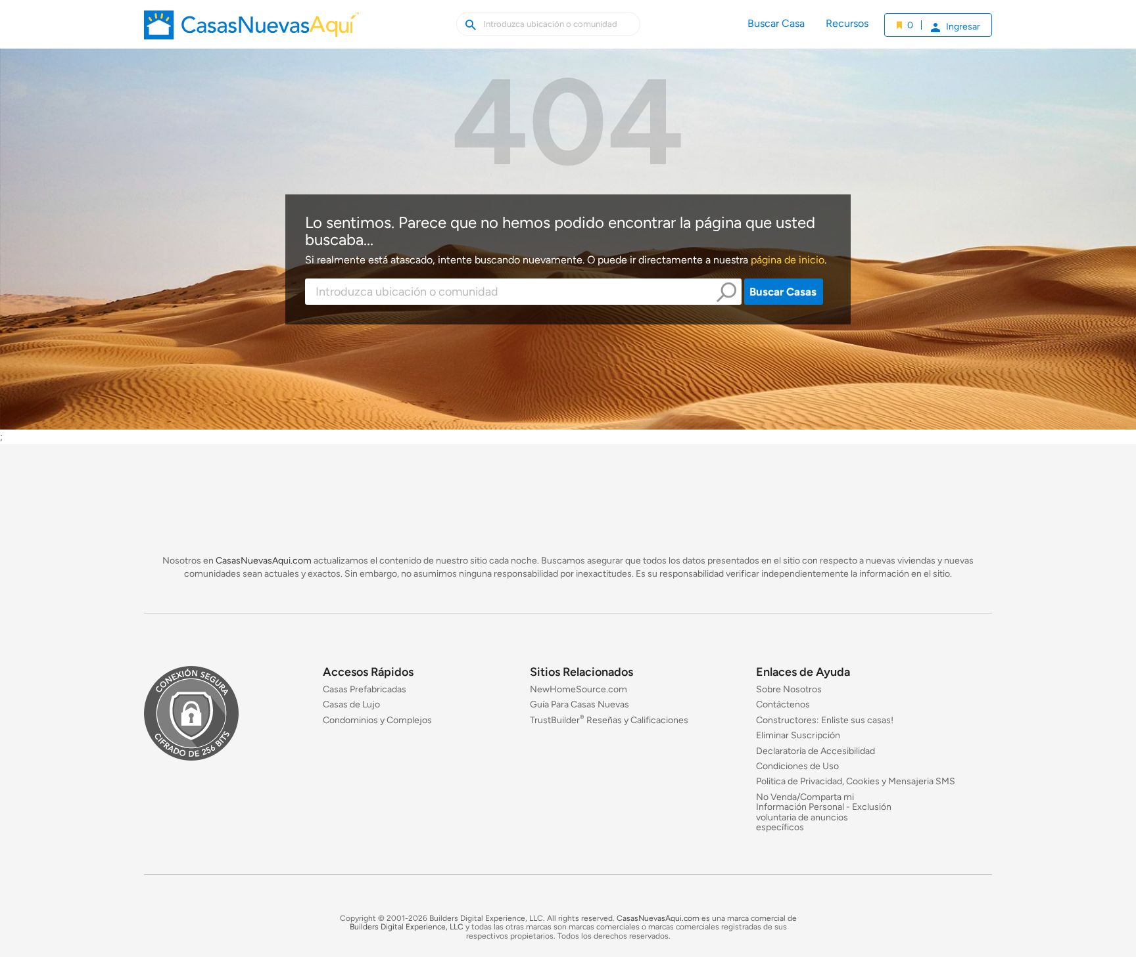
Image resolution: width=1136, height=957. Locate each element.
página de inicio (787, 260)
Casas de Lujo (351, 705)
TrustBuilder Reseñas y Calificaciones (609, 720)
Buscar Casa (776, 23)
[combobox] (523, 291)
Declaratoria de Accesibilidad (815, 751)
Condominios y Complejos (377, 720)
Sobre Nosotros (789, 689)
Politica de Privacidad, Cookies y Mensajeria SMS (855, 782)
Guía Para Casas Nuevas (579, 705)
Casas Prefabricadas (364, 689)
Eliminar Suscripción (798, 736)
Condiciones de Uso (797, 766)
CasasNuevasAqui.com (264, 560)
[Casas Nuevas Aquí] (251, 30)
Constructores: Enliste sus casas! (824, 720)
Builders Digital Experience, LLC (406, 927)
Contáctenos (783, 705)
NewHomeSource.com (578, 689)
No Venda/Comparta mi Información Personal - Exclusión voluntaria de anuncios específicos (823, 812)
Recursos (847, 23)
